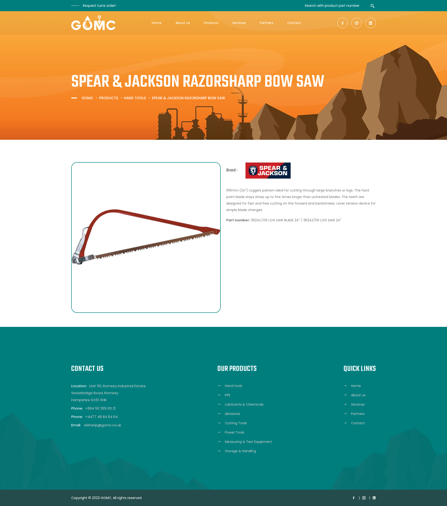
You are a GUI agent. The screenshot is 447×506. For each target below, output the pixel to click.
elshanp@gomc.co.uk (102, 425)
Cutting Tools (236, 423)
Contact (294, 23)
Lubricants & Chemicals (244, 404)
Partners (266, 23)
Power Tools (234, 432)
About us (183, 23)
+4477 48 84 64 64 (101, 416)
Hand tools (135, 98)
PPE (227, 395)
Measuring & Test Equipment (248, 441)
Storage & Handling (240, 451)
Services (239, 23)
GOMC (87, 98)
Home (157, 23)
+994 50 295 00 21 (100, 408)
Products (211, 23)
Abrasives (232, 413)
